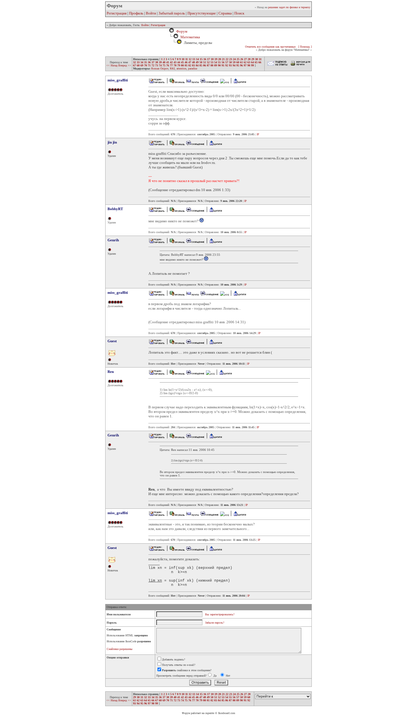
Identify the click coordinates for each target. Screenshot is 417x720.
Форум (180, 31)
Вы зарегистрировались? (219, 614)
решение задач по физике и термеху (289, 7)
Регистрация (117, 13)
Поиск (239, 13)
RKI (172, 68)
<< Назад (112, 65)
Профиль (136, 13)
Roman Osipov (159, 68)
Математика (190, 37)
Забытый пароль (172, 13)
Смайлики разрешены (119, 649)
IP (258, 134)
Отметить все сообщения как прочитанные (270, 46)
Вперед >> (124, 65)
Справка (225, 13)
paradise (192, 68)
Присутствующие (202, 13)
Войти (151, 13)
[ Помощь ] (305, 46)
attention (181, 68)
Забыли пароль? (214, 622)
